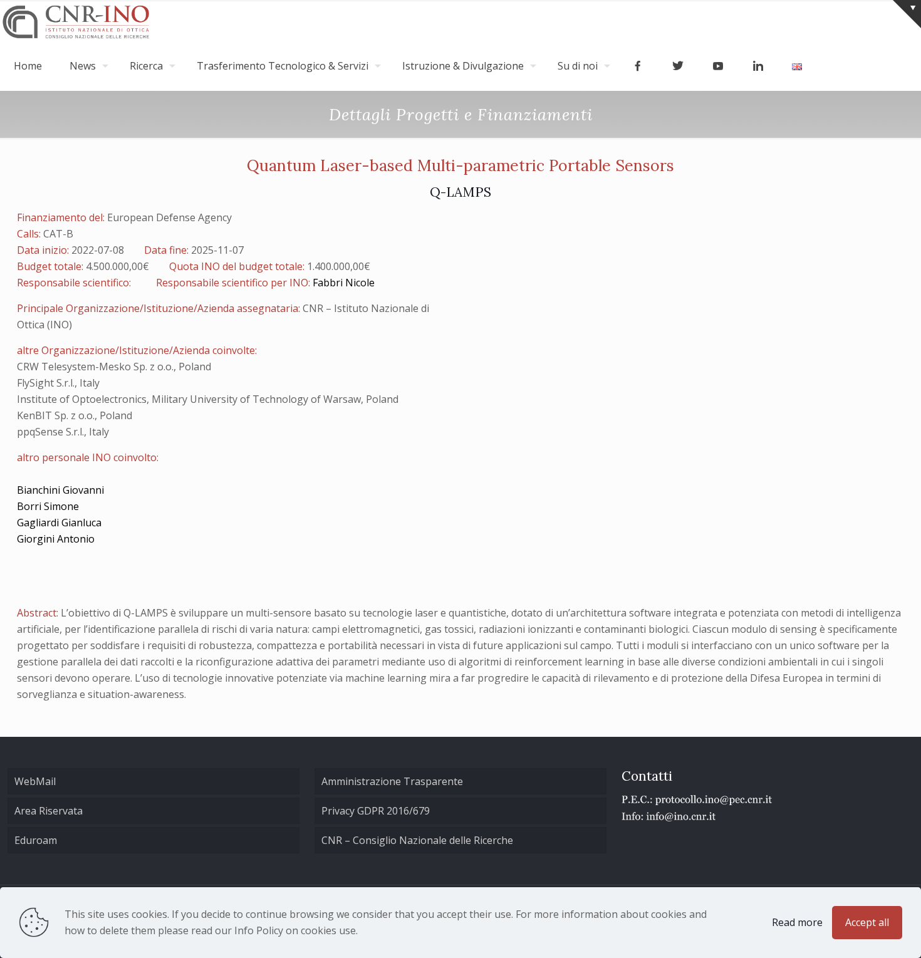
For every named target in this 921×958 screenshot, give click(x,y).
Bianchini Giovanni (60, 490)
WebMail (35, 781)
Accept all (867, 922)
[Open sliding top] (907, 14)
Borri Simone (48, 506)
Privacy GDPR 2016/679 (375, 811)
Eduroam (35, 840)
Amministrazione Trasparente (392, 781)
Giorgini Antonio (56, 539)
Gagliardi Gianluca (59, 522)
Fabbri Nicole (344, 282)
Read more (797, 922)
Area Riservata (48, 811)
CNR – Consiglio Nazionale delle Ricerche (417, 840)
